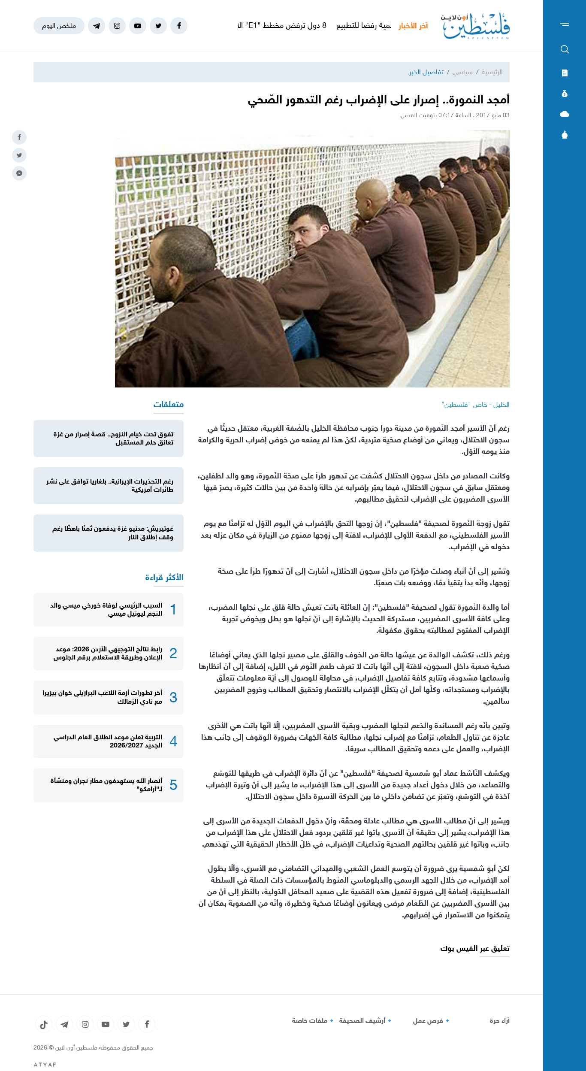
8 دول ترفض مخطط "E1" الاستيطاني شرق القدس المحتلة (273, 25)
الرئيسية (492, 71)
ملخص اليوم (59, 25)
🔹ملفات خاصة (314, 1021)
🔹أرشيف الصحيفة (366, 1021)
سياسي (463, 71)
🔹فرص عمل (432, 1021)
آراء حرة (500, 1021)
